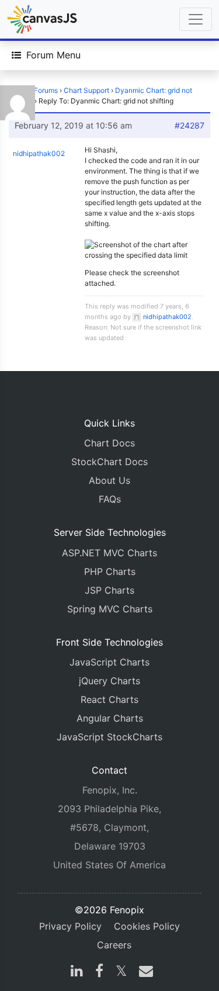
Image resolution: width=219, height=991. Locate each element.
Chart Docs (109, 443)
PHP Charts (109, 571)
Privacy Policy (70, 926)
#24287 (189, 125)
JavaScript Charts (109, 662)
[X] (121, 972)
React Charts (109, 699)
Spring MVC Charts (109, 609)
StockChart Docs (109, 461)
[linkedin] (77, 972)
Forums (46, 90)
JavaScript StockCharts (109, 737)
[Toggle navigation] (195, 19)
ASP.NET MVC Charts (109, 553)
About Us (109, 480)
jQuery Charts (109, 681)
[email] (143, 972)
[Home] (42, 19)
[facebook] (99, 972)
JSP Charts (109, 590)
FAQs (110, 499)
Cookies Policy (147, 926)
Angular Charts (110, 718)
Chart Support (86, 90)
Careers (114, 945)
